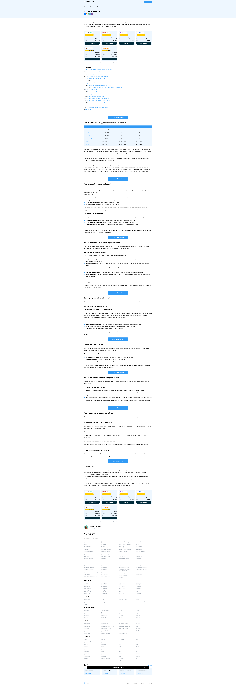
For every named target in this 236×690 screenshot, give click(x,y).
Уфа (136, 651)
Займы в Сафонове (142, 670)
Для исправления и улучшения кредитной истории (125, 570)
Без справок (86, 553)
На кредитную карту (123, 551)
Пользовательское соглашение (133, 686)
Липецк (102, 653)
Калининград (104, 642)
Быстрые (86, 542)
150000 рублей (87, 590)
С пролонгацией (139, 546)
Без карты (86, 549)
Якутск (137, 658)
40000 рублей (104, 590)
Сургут (120, 660)
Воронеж (86, 654)
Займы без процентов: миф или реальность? (96, 94)
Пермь (120, 648)
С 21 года (121, 615)
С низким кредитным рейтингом (142, 571)
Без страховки (104, 574)
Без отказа (86, 628)
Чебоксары (138, 654)
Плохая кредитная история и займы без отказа (99, 85)
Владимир (86, 651)
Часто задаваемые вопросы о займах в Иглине (97, 98)
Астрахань (86, 642)
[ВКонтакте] (85, 14)
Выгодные (86, 624)
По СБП (137, 544)
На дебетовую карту (105, 551)
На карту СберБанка (123, 547)
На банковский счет (105, 547)
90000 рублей (87, 593)
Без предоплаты (87, 633)
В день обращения (88, 554)
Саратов (120, 654)
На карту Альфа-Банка (106, 554)
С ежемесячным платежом (141, 569)
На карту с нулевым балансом (107, 626)
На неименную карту (123, 554)
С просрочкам (139, 574)
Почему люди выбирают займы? (95, 74)
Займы (142, 683)
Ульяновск (138, 649)
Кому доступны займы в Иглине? (93, 83)
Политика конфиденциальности (146, 686)
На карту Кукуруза (122, 541)
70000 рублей (104, 584)
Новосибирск (121, 641)
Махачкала (103, 656)
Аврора (87, 141)
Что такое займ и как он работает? (94, 72)
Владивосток (87, 649)
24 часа (86, 547)
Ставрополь (121, 658)
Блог (129, 1)
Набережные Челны (105, 658)
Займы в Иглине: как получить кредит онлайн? (96, 76)
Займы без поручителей (91, 89)
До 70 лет (138, 612)
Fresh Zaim (88, 133)
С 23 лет (137, 610)
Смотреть (149, 665)
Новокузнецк (121, 639)
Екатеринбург (87, 656)
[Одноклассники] (86, 14)
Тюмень (137, 646)
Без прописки (104, 569)
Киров (102, 646)
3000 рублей (138, 588)
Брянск (85, 648)
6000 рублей (138, 583)
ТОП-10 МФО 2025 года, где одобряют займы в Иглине (99, 69)
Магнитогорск (104, 654)
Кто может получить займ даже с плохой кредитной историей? (106, 87)
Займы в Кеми (89, 670)
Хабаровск (138, 653)
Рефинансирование (140, 631)
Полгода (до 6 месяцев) (141, 601)
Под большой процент (123, 623)
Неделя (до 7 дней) (105, 601)
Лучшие (120, 631)
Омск (120, 642)
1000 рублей (138, 593)
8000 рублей (121, 591)
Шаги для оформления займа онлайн (96, 78)
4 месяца (137, 599)
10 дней (103, 602)
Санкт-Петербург (88, 641)
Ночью (102, 631)
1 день (85, 602)
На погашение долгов (106, 628)
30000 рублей (104, 593)
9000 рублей (121, 590)
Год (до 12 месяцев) (140, 602)
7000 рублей (121, 593)
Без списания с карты (105, 624)
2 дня (85, 604)
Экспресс (103, 560)
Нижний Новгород (105, 660)
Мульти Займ (88, 135)
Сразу (137, 547)
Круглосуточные (139, 554)
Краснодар (103, 648)
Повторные (138, 628)
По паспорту (121, 577)
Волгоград (86, 653)
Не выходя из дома (105, 630)
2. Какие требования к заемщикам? (96, 103)
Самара (120, 653)
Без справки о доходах (106, 572)
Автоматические (87, 541)
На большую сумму (88, 583)
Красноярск (103, 649)
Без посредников (88, 631)
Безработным (87, 612)
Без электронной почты (124, 567)
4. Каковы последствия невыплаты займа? (97, 107)
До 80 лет (138, 615)
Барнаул (86, 646)
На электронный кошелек (124, 558)
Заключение (88, 109)
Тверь (137, 639)
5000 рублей (138, 584)
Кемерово (103, 644)
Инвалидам (103, 613)
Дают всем (86, 610)
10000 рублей (122, 588)
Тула (137, 644)
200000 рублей (87, 588)
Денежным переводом (89, 558)
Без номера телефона (89, 571)
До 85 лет (138, 617)
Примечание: (93, 80)
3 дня (102, 599)
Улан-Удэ (138, 648)
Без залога (86, 565)
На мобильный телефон (124, 553)
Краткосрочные (87, 601)
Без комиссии (87, 626)
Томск (137, 642)
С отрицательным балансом (124, 626)
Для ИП (86, 617)
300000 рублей (87, 586)
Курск (102, 651)
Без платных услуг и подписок (90, 630)
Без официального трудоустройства (92, 572)
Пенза (120, 646)
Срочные (86, 560)
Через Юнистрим (139, 553)
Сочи (120, 656)
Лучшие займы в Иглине (118, 117)
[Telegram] (90, 14)
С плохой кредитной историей (142, 572)
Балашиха (86, 644)
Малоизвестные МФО (123, 633)
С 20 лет (120, 613)
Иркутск (103, 639)
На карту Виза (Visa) (105, 556)
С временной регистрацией (141, 567)
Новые (137, 626)
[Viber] (92, 14)
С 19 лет (120, 612)
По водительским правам (124, 572)
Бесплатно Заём (89, 138)
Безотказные (87, 623)
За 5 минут (103, 546)
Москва (85, 639)
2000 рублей (138, 590)
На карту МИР (122, 546)
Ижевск (85, 660)
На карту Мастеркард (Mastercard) (126, 542)
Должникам (103, 612)
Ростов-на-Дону (122, 649)
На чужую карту (122, 556)
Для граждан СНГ (88, 615)
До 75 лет (138, 613)
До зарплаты (104, 541)
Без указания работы (105, 576)
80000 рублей (104, 583)
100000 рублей (87, 591)
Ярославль (138, 660)
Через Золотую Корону (140, 551)
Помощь (135, 1)
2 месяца (120, 601)
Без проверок (104, 567)
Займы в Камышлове (125, 670)
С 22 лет (120, 617)
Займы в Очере (107, 670)
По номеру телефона (105, 633)
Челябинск (138, 656)
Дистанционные (87, 546)
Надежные (138, 623)
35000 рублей (104, 591)
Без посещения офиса (88, 551)
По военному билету (123, 573)
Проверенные (138, 630)
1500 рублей (138, 591)
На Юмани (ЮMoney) (140, 541)
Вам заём (87, 130)
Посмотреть (88, 673)
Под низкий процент (140, 565)
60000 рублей (104, 586)
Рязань (120, 651)
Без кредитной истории (89, 569)
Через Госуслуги (139, 549)
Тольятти (138, 641)
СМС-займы (138, 558)
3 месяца (120, 602)
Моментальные (139, 556)
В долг (85, 544)
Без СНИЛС (103, 571)
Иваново (86, 658)
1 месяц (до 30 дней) (123, 599)
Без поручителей (105, 565)
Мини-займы (87, 584)
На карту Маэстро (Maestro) (125, 544)
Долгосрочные (87, 599)
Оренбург (120, 644)
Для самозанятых (105, 610)
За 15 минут (104, 544)
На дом (120, 624)
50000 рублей (104, 588)
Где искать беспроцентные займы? (96, 96)
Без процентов (104, 623)
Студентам (103, 617)
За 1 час (103, 542)
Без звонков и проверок (89, 567)
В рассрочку (86, 556)
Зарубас (87, 144)
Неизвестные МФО (140, 624)
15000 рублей (122, 586)
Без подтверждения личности (90, 576)
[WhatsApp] (88, 14)
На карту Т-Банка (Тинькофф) (125, 549)
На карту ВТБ (104, 558)
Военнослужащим (88, 613)
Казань (102, 641)
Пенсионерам (104, 615)
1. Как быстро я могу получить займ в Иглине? (99, 100)
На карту (103, 553)
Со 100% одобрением (123, 628)
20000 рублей (122, 584)
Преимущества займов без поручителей (97, 91)
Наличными (138, 542)
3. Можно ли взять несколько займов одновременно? (100, 105)
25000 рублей (122, 583)
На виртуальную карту (106, 549)
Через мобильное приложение (125, 630)
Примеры (123, 1)
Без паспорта (87, 574)
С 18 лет (120, 610)
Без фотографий (122, 565)
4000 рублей (138, 586)
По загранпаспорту (123, 575)
